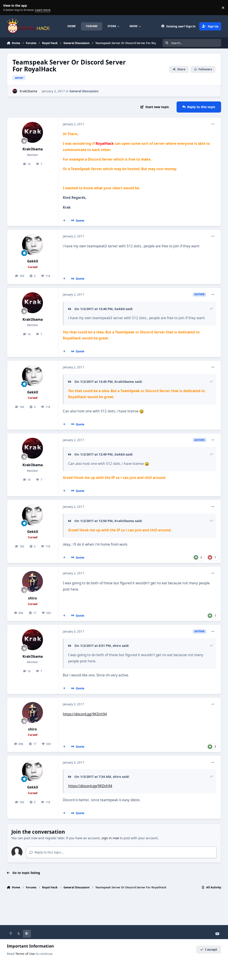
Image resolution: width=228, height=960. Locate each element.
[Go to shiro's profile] (32, 581)
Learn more (8, 8)
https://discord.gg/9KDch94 (85, 714)
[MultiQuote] (64, 220)
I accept (211, 949)
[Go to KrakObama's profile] (14, 91)
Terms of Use (25, 954)
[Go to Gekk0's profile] (32, 244)
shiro (32, 598)
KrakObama (28, 91)
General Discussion (83, 91)
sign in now (110, 838)
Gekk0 (32, 261)
